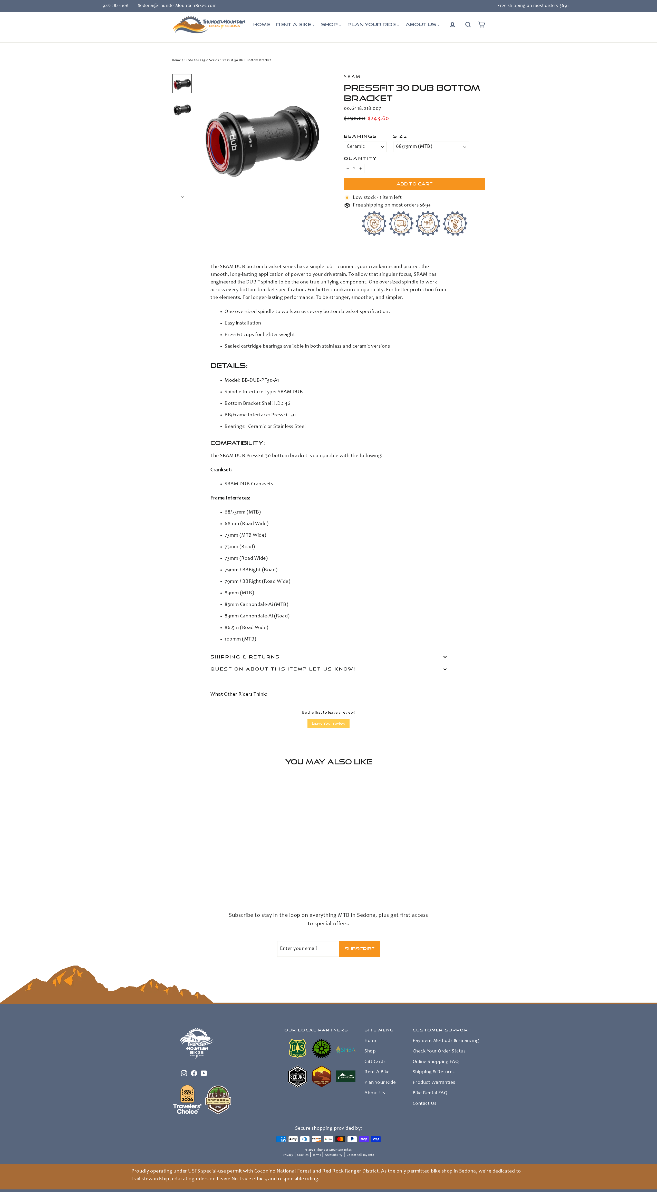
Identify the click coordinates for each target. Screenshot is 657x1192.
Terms (317, 1155)
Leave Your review (328, 724)
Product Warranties (434, 1082)
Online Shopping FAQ (436, 1062)
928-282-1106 (115, 6)
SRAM (352, 77)
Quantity (360, 158)
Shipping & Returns (245, 656)
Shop (370, 1051)
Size (400, 136)
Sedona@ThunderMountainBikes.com (177, 6)
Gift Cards (374, 1062)
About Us (374, 1093)
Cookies (303, 1155)
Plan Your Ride (380, 1082)
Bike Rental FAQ (430, 1093)
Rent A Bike (377, 1072)
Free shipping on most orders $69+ (533, 6)
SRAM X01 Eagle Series (201, 60)
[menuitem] (261, 24)
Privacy (288, 1155)
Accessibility (334, 1155)
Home (176, 60)
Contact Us (425, 1103)
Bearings (360, 136)
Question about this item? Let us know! (283, 668)
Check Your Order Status (439, 1051)
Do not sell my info (360, 1155)
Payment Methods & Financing (446, 1041)
